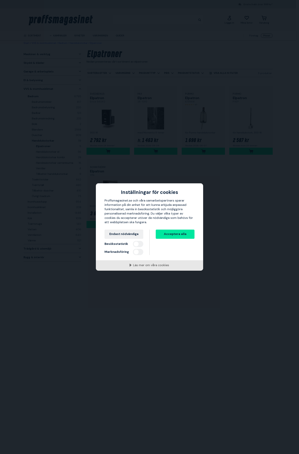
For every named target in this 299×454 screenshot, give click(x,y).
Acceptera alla (175, 234)
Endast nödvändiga (124, 234)
